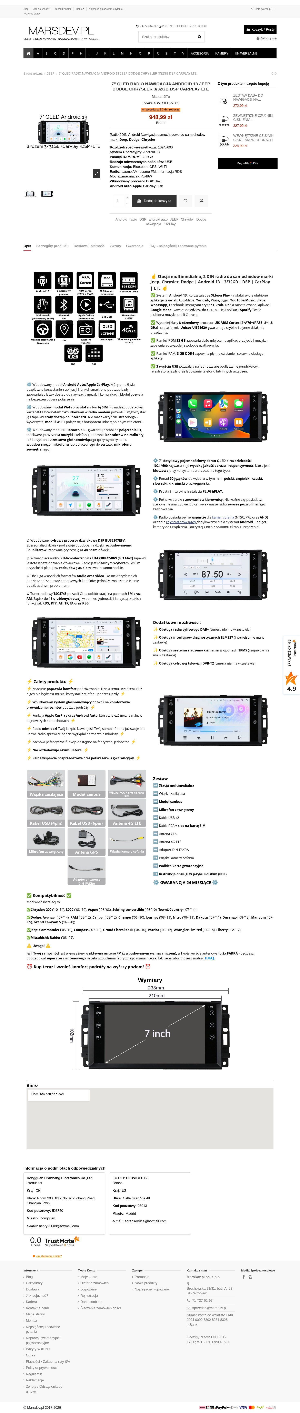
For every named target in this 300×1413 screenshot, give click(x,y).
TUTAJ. (209, 958)
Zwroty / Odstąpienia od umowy (44, 1389)
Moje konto (88, 1277)
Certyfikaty (34, 1283)
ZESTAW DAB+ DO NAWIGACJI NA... (248, 97)
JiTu (166, 97)
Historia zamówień (94, 1283)
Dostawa (32, 1289)
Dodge (201, 219)
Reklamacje (35, 1380)
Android (121, 219)
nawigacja (153, 224)
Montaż (80, 9)
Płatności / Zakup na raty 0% (48, 1362)
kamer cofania (223, 517)
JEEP (174, 219)
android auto (158, 219)
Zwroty (115, 246)
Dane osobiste (91, 1302)
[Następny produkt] (276, 73)
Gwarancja (134, 246)
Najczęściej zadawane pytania (106, 9)
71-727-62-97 (149, 26)
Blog (26, 9)
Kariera (31, 1302)
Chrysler (187, 219)
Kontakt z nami (62, 9)
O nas (30, 1355)
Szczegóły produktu (52, 246)
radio (133, 219)
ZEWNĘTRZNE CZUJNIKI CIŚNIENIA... (253, 118)
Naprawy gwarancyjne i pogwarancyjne (43, 1340)
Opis (27, 246)
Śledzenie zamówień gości (100, 1308)
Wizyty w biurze (32, 13)
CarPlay (169, 224)
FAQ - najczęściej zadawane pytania (178, 246)
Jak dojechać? (41, 9)
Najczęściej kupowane (152, 1289)
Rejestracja (89, 1296)
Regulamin (34, 1374)
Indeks (147, 103)
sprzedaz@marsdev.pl (209, 1308)
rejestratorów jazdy (181, 522)
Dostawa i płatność (89, 246)
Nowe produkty (146, 1283)
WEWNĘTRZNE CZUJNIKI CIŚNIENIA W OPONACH (253, 138)
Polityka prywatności (42, 1368)
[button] (37, 53)
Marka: (157, 97)
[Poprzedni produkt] (273, 73)
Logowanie (88, 1289)
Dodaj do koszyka (157, 201)
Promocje (142, 1277)
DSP (142, 219)
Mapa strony (35, 1314)
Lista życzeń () (263, 9)
